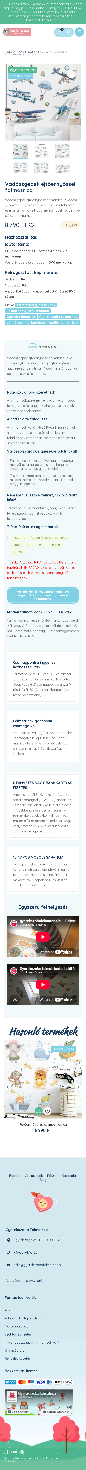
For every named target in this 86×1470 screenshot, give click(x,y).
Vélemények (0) (48, 346)
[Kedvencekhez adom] (47, 1111)
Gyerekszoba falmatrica (34, 51)
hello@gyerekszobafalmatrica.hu (38, 1265)
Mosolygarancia (17, 1326)
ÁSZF (8, 1310)
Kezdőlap (10, 51)
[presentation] (7, 1087)
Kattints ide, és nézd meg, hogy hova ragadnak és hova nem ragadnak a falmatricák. (43, 595)
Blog (43, 1180)
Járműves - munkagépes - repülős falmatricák (42, 322)
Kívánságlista (14, 1350)
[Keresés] (68, 32)
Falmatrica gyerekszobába (28, 311)
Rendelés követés (18, 1358)
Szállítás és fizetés (18, 1334)
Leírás (32, 346)
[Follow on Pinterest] (22, 1452)
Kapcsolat (69, 1176)
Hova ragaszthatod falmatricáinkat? (32, 1342)
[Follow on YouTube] (14, 1452)
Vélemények (34, 1176)
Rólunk (52, 1176)
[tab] (32, 347)
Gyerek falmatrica (21, 317)
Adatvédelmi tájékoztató (24, 1281)
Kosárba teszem (39, 1111)
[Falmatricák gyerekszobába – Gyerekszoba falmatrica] (17, 32)
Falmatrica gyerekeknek (36, 305)
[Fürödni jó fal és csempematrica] (43, 1079)
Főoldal (14, 1176)
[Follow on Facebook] (7, 1452)
